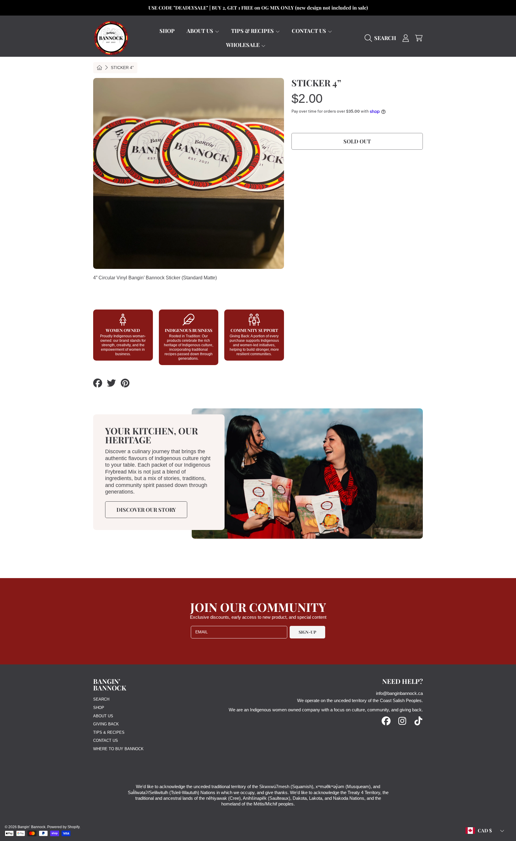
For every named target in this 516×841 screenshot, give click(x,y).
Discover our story (146, 509)
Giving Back (106, 724)
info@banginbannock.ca (399, 693)
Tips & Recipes (253, 30)
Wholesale (243, 44)
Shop (98, 707)
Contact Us (309, 30)
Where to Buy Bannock (118, 749)
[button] (382, 38)
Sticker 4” (122, 67)
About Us (200, 30)
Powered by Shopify (63, 827)
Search (101, 699)
